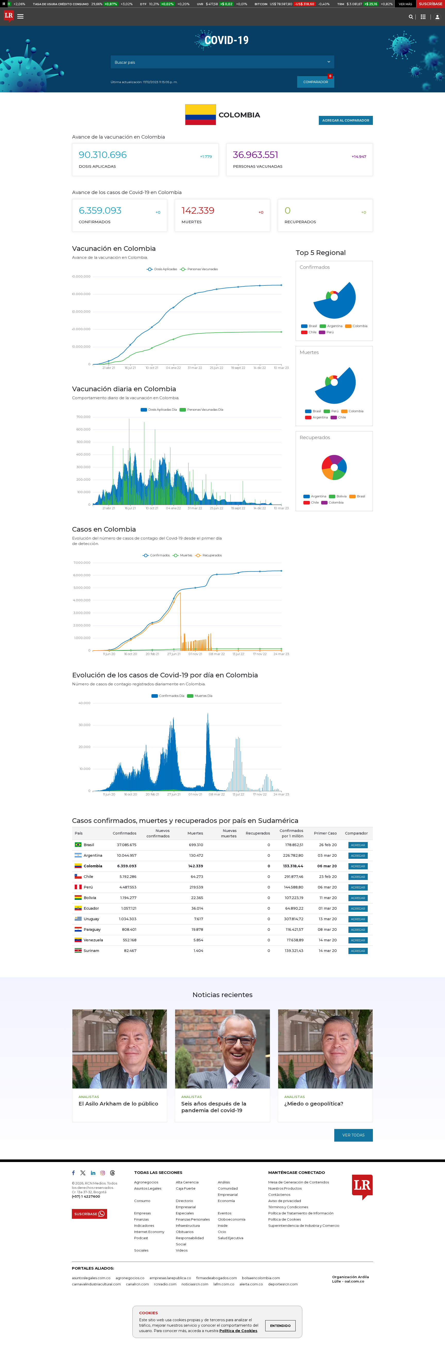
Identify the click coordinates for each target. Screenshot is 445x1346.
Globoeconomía (231, 1219)
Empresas (142, 1213)
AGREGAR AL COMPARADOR (345, 120)
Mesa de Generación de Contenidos (298, 1182)
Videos (181, 1250)
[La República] (9, 17)
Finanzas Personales (193, 1219)
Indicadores (144, 1225)
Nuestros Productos (285, 1188)
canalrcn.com (137, 1284)
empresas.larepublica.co (170, 1278)
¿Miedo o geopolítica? (313, 1104)
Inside (223, 1225)
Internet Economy (149, 1232)
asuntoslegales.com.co (91, 1278)
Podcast (141, 1238)
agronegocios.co (130, 1278)
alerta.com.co (251, 1284)
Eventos (224, 1213)
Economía (226, 1201)
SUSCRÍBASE (430, 4)
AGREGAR (358, 845)
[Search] (411, 17)
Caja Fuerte (185, 1188)
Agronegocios (146, 1182)
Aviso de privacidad (284, 1201)
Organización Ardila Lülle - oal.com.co (350, 1279)
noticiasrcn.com (195, 1284)
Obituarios (184, 1232)
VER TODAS (354, 1135)
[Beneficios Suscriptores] (423, 17)
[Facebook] (75, 1174)
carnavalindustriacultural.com (96, 1284)
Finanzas (141, 1219)
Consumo (142, 1201)
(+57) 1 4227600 (86, 1196)
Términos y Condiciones (288, 1207)
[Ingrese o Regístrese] (437, 17)
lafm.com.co (223, 1284)
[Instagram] (104, 1174)
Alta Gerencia (187, 1182)
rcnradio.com (165, 1284)
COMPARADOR (317, 80)
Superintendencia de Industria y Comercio (303, 1225)
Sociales (141, 1250)
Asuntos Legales (147, 1188)
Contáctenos (279, 1194)
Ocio (222, 1232)
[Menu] (20, 16)
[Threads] (114, 1174)
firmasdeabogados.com (216, 1278)
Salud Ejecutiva (230, 1238)
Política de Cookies (238, 1330)
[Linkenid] (95, 1174)
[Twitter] (85, 1174)
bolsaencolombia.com (261, 1278)
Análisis (224, 1182)
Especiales (185, 1213)
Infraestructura (188, 1225)
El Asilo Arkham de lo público (118, 1104)
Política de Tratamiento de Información (300, 1213)
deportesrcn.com (283, 1284)
